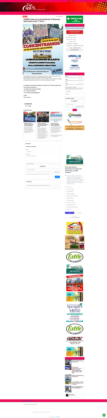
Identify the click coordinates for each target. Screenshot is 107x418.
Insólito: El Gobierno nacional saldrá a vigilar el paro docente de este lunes (43, 125)
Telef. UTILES (71, 13)
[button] (67, 1)
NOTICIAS (29, 13)
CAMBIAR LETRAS (80, 106)
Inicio (24, 13)
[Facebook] (78, 1)
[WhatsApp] (74, 1)
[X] (76, 1)
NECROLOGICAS (80, 13)
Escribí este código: (30, 163)
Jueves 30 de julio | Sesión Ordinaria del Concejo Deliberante (55, 124)
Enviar (57, 176)
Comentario (28, 154)
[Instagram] (80, 1)
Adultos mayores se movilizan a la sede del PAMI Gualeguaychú (28, 124)
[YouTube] (84, 1)
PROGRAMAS (44, 13)
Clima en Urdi (57, 13)
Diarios (49, 13)
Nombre (27, 149)
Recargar (57, 171)
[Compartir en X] (28, 106)
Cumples (64, 13)
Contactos (37, 13)
